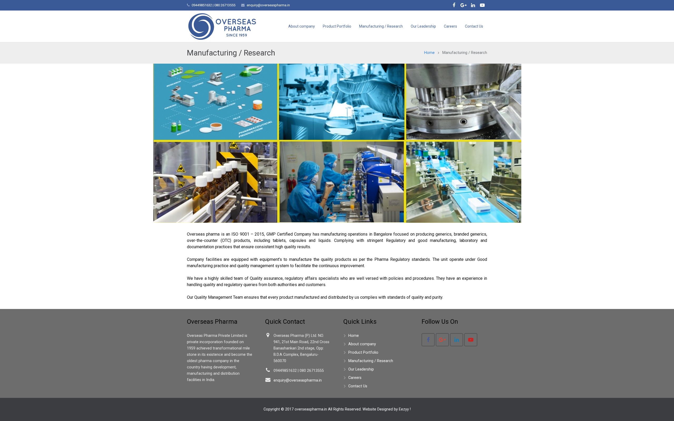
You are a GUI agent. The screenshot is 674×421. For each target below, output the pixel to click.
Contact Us (357, 386)
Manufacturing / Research (370, 361)
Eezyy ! (405, 409)
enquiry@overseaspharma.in (268, 5)
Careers (354, 378)
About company (362, 344)
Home (429, 52)
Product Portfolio (363, 352)
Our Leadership (361, 369)
